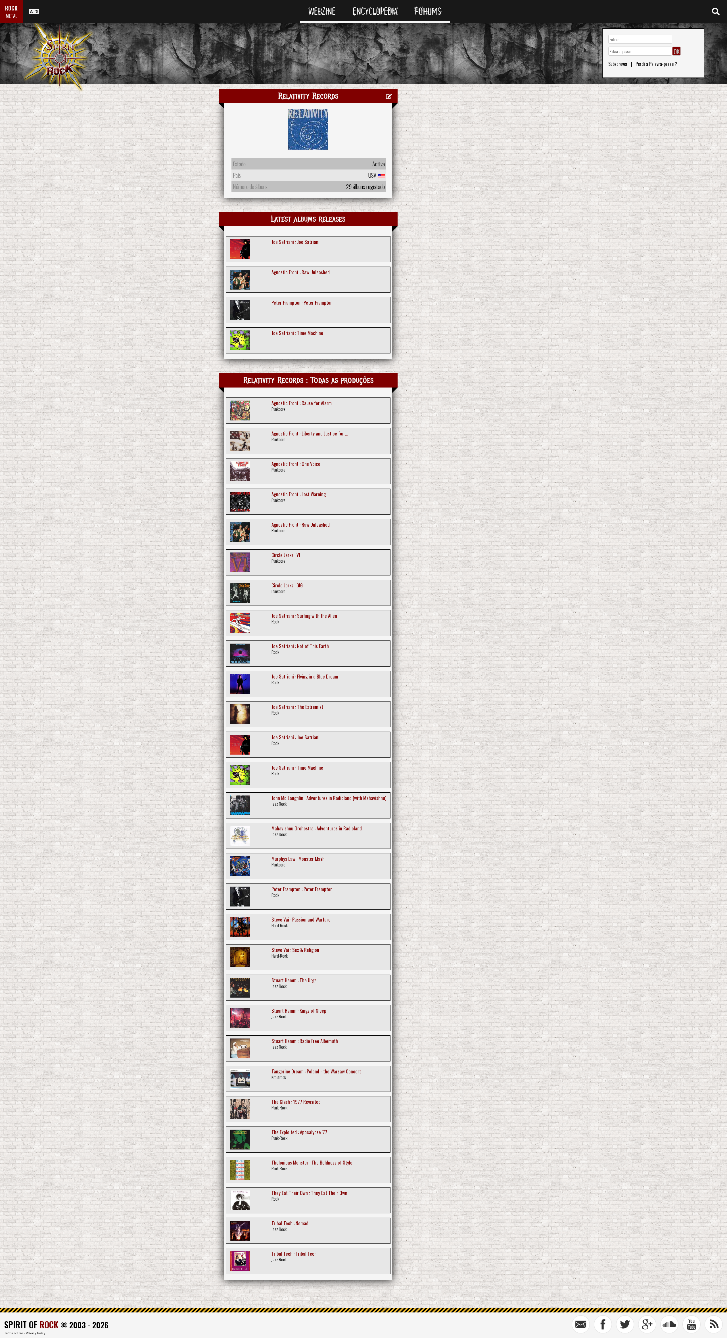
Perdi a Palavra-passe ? (656, 63)
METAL (11, 15)
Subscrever (618, 63)
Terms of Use (13, 1333)
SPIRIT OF (31, 1324)
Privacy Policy (35, 1333)
